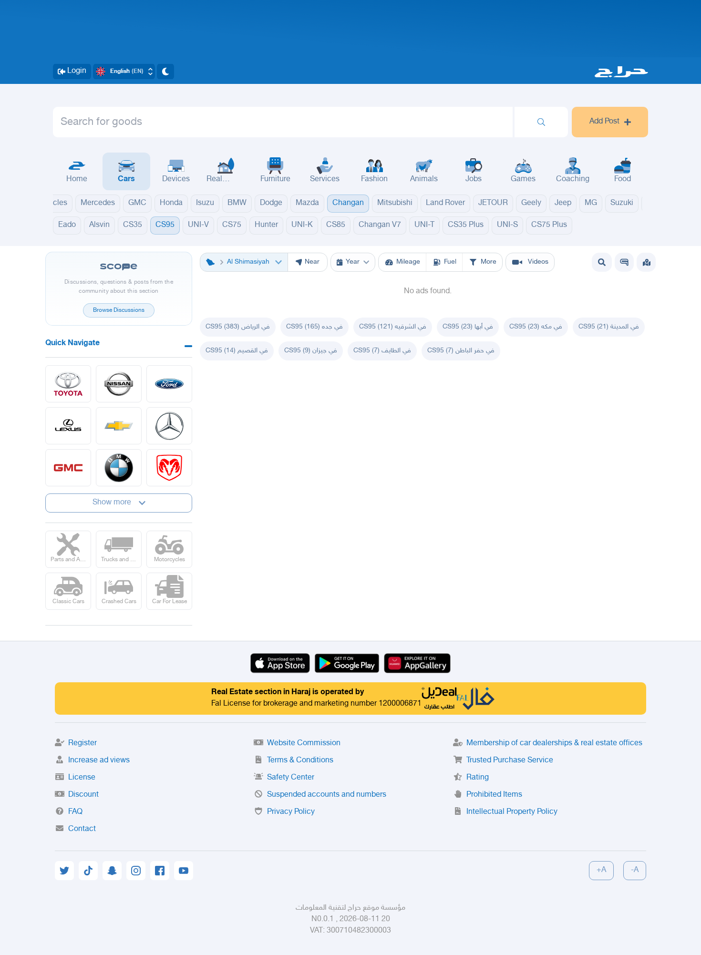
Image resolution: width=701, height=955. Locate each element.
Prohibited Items (494, 795)
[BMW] (119, 467)
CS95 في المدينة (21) (608, 327)
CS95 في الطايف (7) (382, 351)
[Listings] (646, 262)
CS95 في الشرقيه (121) (392, 327)
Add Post (604, 121)
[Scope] (624, 262)
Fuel (450, 262)
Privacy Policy (291, 812)
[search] (541, 122)
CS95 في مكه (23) (535, 327)
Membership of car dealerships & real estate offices (554, 743)
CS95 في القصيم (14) (237, 351)
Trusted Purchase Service (509, 760)
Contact (82, 829)
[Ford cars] (169, 383)
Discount (83, 795)
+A (601, 870)
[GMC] (68, 467)
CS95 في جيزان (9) (310, 351)
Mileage (408, 262)
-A (635, 870)
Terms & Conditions (300, 760)
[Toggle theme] (165, 71)
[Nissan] (119, 383)
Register (82, 743)
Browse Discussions (118, 310)
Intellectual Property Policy (511, 812)
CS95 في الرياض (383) (238, 327)
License (81, 777)
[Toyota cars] (68, 383)
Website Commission (303, 743)
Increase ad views (99, 760)
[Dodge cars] (169, 467)
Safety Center (290, 777)
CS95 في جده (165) (314, 327)
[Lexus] (68, 425)
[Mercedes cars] (169, 425)
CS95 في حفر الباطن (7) (461, 351)
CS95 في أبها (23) (468, 327)
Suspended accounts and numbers (326, 795)
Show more (112, 502)
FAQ (75, 812)
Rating (477, 777)
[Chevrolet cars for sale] (119, 425)
